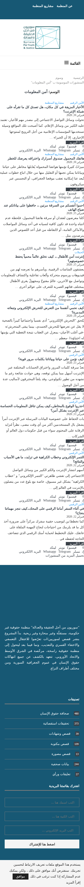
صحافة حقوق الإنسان (59, 713)
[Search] (8, 63)
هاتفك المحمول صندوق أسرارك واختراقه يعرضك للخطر (46, 158)
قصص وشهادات (64, 733)
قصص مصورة (65, 754)
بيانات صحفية (65, 764)
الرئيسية (78, 78)
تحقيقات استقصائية (61, 723)
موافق (20, 876)
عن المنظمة (65, 6)
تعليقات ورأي (65, 774)
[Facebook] (46, 13)
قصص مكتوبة (65, 744)
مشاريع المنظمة (42, 6)
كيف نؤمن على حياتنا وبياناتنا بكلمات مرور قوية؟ (51, 359)
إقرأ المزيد (77, 142)
